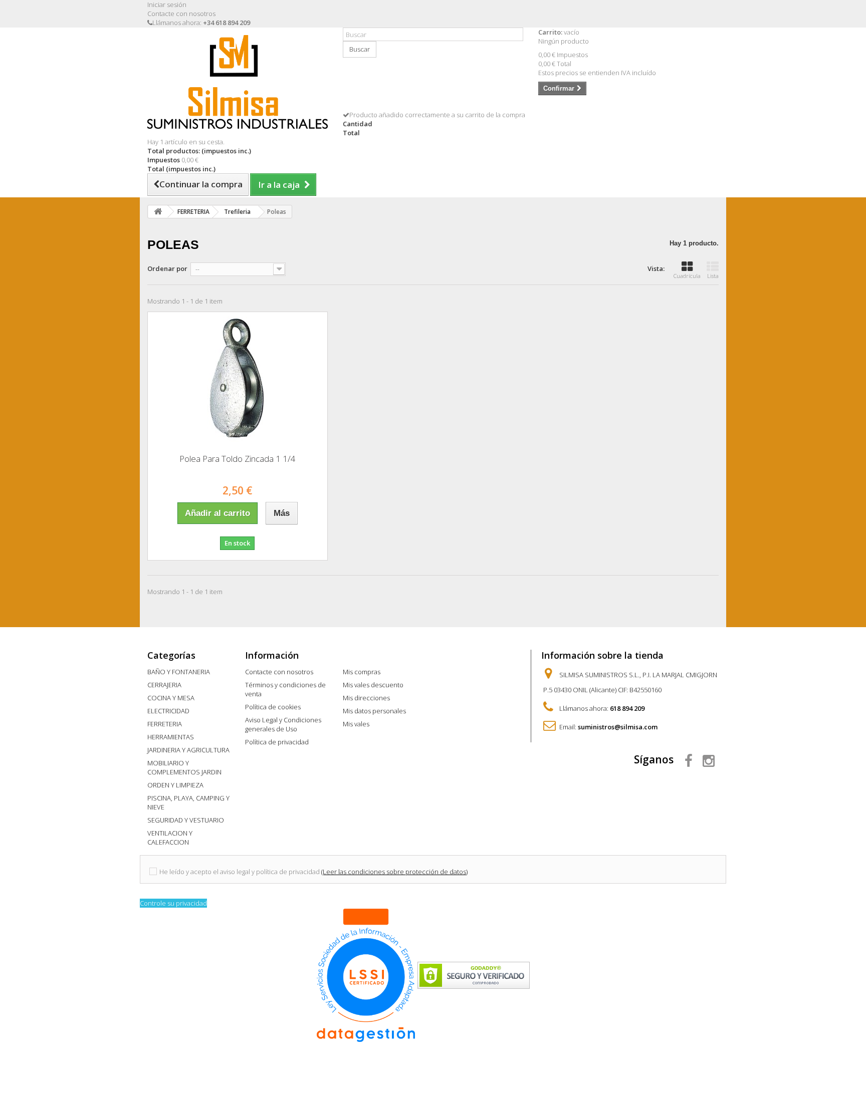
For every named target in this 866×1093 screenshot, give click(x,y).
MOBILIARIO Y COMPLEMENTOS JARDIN (184, 767)
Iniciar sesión (166, 4)
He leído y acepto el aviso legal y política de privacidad (239, 871)
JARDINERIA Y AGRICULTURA (188, 749)
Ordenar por (167, 268)
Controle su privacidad (173, 903)
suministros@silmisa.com (618, 726)
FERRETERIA (164, 723)
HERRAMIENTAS (170, 736)
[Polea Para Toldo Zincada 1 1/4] (237, 379)
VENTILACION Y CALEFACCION (169, 838)
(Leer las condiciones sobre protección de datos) (394, 871)
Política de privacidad (277, 741)
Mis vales (356, 723)
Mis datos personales (374, 710)
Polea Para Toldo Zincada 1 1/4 (237, 458)
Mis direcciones (366, 697)
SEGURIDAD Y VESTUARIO (185, 820)
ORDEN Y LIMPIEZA (175, 784)
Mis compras (361, 671)
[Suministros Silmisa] (237, 82)
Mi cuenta (365, 655)
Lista (713, 276)
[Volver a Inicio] (157, 211)
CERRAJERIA (164, 684)
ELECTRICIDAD (168, 710)
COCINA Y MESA (170, 697)
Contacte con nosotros (181, 13)
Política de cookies (273, 706)
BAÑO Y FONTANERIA (178, 671)
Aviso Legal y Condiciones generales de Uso (283, 724)
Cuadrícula (687, 276)
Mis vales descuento (373, 684)
